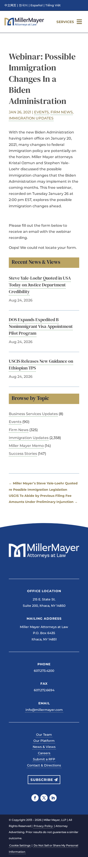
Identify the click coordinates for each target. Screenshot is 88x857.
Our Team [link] (44, 735)
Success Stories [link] (23, 453)
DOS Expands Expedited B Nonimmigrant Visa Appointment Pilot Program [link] (41, 326)
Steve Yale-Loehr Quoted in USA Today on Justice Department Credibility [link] (40, 285)
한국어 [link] (23, 5)
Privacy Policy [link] (43, 826)
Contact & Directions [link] (44, 765)
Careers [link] (44, 753)
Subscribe (41, 780)
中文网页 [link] (10, 5)
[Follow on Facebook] (35, 797)
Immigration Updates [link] (31, 118)
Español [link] (36, 5)
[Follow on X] (44, 797)
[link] (24, 25)
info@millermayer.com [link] (44, 710)
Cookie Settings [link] (19, 845)
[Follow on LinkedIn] (53, 797)
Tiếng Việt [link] (52, 5)
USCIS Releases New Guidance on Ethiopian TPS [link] (41, 364)
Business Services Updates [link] (33, 414)
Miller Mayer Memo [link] (26, 446)
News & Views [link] (44, 747)
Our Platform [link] (44, 741)
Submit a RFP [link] (44, 759)
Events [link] (41, 112)
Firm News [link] (62, 112)
